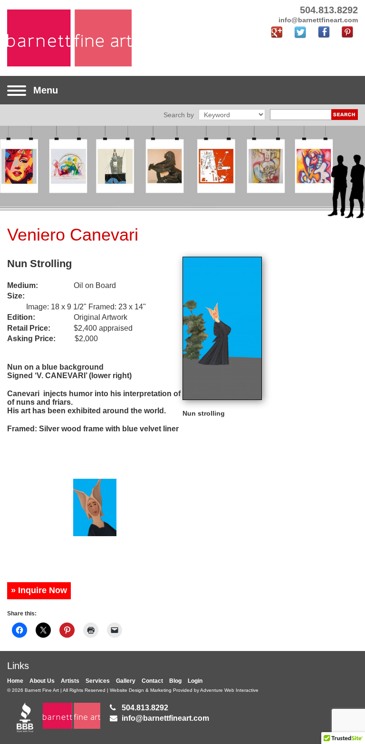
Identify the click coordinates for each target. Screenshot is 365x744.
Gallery (125, 681)
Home (15, 681)
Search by (178, 115)
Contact (152, 681)
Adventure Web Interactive (229, 690)
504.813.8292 (145, 708)
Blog (175, 681)
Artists (70, 681)
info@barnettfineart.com (165, 718)
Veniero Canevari (72, 234)
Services (98, 681)
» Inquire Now (39, 590)
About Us (42, 681)
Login (195, 681)
